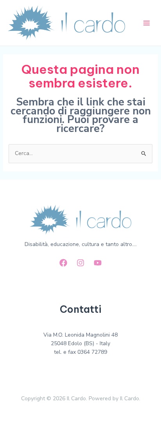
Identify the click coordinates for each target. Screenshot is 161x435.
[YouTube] (98, 263)
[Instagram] (80, 263)
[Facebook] (63, 263)
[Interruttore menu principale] (146, 23)
